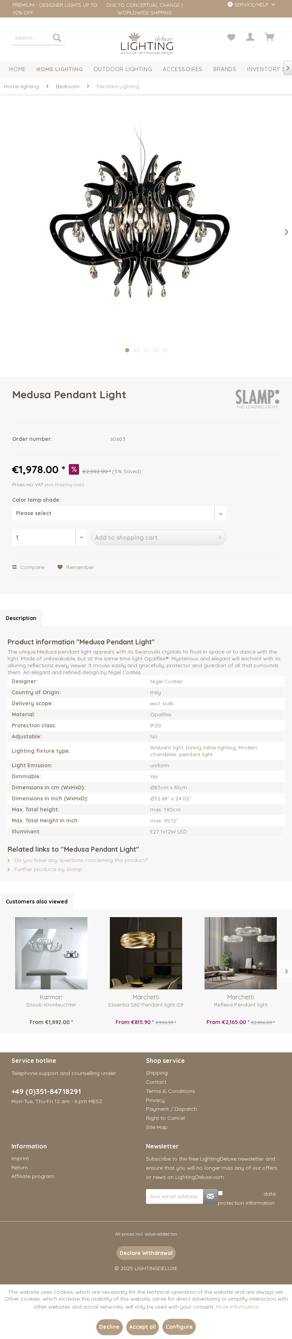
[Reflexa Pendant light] (240, 953)
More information (237, 1306)
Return (19, 1167)
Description (21, 618)
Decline (109, 1326)
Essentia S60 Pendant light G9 (145, 1004)
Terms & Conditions (170, 1091)
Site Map (157, 1127)
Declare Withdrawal (146, 1253)
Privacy (155, 1100)
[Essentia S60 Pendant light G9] (145, 953)
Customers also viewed (37, 901)
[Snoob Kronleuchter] (51, 953)
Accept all (142, 1326)
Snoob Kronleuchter (51, 1004)
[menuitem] (38, 37)
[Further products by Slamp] (257, 402)
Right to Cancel (165, 1118)
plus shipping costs (64, 484)
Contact (156, 1081)
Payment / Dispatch (171, 1108)
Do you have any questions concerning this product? (80, 860)
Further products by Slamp (47, 869)
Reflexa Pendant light (241, 1004)
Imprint (20, 1158)
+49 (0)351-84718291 (46, 1091)
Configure (179, 1326)
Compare (31, 567)
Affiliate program (32, 1176)
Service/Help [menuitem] (251, 5)
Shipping (157, 1072)
